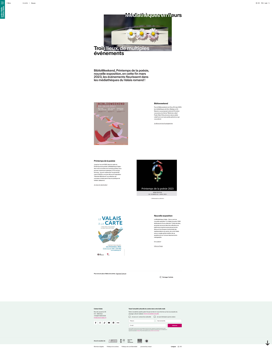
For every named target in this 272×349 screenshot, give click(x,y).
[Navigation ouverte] (2, 3)
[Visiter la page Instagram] (100, 323)
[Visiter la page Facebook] (95, 323)
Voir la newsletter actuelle (151, 314)
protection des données (154, 330)
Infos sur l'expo (158, 246)
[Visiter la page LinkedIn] (113, 323)
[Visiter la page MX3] (118, 323)
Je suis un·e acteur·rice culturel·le (141, 317)
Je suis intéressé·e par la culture (166, 317)
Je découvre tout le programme (163, 123)
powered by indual (145, 346)
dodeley (138, 330)
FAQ (262, 3)
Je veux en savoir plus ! (100, 185)
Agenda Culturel (121, 273)
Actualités (25, 3)
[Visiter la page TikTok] (104, 323)
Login (265, 3)
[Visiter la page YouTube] (109, 323)
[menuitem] (99, 347)
